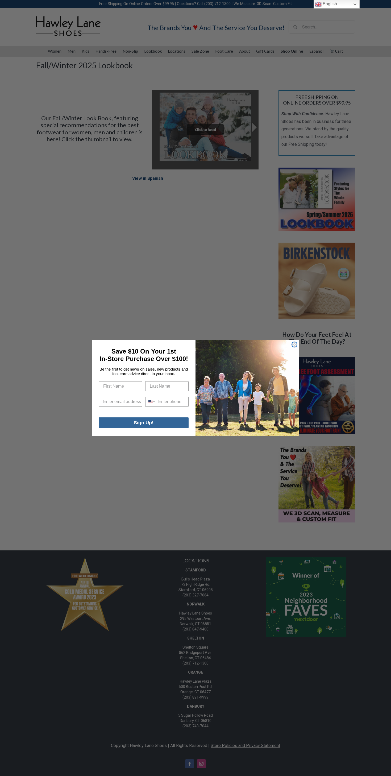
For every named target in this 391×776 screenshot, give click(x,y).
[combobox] (150, 401)
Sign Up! (143, 422)
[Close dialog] (294, 344)
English (329, 4)
